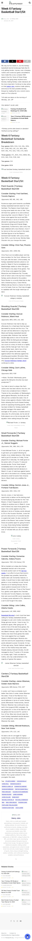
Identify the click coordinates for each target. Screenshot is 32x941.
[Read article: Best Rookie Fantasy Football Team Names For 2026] (26, 902)
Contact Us (13, 933)
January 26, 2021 (8, 20)
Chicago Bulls (21, 781)
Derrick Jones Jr (7, 786)
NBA (3, 802)
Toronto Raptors (8, 807)
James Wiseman (18, 794)
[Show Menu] (2, 2)
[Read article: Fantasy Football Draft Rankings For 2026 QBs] (5, 111)
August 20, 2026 (6, 896)
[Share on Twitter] (12, 61)
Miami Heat (15, 797)
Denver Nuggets (15, 783)
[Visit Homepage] (15, 2)
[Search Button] (30, 3)
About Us (3, 933)
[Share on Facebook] (5, 61)
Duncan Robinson (7, 789)
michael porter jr (8, 799)
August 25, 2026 (15, 112)
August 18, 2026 (6, 906)
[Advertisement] (16, 41)
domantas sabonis (20, 786)
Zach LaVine (19, 807)
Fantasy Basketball (21, 789)
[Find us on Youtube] (20, 921)
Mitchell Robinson (21, 799)
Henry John (15, 18)
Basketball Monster (7, 615)
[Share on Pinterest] (20, 61)
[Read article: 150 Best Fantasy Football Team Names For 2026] (26, 893)
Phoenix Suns (22, 802)
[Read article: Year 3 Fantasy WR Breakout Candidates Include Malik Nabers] (5, 118)
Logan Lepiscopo (7, 885)
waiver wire (10, 86)
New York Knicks (11, 802)
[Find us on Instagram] (17, 921)
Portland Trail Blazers (9, 805)
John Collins (6, 797)
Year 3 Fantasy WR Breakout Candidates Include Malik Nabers (21, 118)
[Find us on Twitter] (14, 921)
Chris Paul (5, 783)
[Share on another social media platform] (27, 61)
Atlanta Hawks (10, 781)
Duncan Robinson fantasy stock (15, 361)
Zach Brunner (6, 875)
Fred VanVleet (6, 791)
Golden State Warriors (20, 791)
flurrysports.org (9, 937)
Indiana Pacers (6, 794)
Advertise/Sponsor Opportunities (10, 935)
